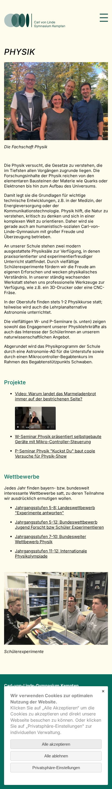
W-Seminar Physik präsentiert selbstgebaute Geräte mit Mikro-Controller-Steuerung (58, 439)
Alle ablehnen (56, 756)
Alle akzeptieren (56, 744)
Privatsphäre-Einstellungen (56, 767)
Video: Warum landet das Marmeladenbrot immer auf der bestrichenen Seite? (55, 396)
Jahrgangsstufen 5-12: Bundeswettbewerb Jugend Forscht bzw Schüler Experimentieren (59, 524)
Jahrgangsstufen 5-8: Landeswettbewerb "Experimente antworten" (55, 510)
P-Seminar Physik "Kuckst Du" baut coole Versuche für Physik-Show (55, 453)
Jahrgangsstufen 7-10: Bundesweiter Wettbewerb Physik (50, 539)
